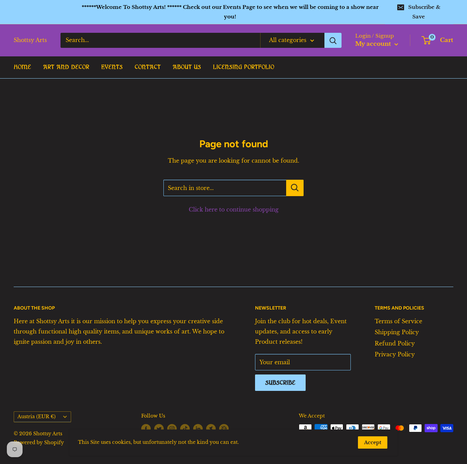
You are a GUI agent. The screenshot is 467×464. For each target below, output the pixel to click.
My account (374, 43)
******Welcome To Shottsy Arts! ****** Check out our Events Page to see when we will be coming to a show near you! (230, 12)
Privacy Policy (395, 354)
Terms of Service (398, 321)
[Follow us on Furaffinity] (224, 428)
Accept (372, 442)
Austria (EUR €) (36, 417)
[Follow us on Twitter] (159, 429)
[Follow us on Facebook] (146, 429)
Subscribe (280, 382)
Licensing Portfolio (243, 67)
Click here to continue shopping (234, 209)
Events (112, 67)
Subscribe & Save (424, 12)
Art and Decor (66, 67)
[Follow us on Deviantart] (211, 428)
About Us (187, 67)
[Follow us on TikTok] (185, 429)
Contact (148, 67)
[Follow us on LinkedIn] (198, 429)
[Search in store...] (295, 188)
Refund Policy (395, 343)
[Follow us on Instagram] (172, 429)
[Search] (333, 40)
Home (22, 67)
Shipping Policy (397, 332)
